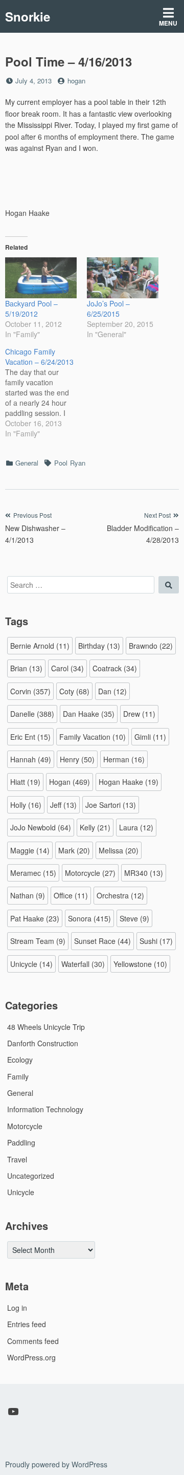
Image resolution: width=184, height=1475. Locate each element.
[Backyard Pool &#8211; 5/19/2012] (41, 277)
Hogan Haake (128, 782)
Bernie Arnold (40, 646)
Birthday (99, 646)
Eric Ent (30, 737)
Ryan (77, 463)
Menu (168, 23)
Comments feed (33, 1341)
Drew (139, 714)
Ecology (20, 1059)
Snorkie (27, 16)
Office (71, 895)
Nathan (27, 895)
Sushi (156, 941)
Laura (136, 827)
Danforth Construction (42, 1043)
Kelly (95, 827)
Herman (124, 759)
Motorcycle (90, 873)
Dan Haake (88, 714)
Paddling (21, 1142)
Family (18, 1076)
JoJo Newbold (40, 827)
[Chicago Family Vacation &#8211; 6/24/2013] (46, 392)
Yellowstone (140, 964)
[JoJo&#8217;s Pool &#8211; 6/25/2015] (122, 277)
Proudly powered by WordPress (56, 1464)
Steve (134, 918)
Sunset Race (102, 941)
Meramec (33, 873)
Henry (77, 759)
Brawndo (151, 646)
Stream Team (37, 941)
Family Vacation (92, 737)
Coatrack (115, 668)
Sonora (89, 918)
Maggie (30, 850)
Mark (74, 850)
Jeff (63, 805)
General (26, 463)
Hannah (30, 759)
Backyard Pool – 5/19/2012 (31, 308)
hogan (76, 80)
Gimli (150, 737)
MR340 (143, 873)
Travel (17, 1159)
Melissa (119, 850)
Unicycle (31, 964)
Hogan (69, 782)
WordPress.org (31, 1357)
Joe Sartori (110, 805)
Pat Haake (34, 918)
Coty (74, 691)
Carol (67, 668)
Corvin (30, 691)
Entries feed (26, 1324)
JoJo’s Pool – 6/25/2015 (108, 308)
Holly (25, 805)
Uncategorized (30, 1176)
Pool (60, 463)
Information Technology (45, 1109)
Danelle (32, 714)
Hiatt (25, 782)
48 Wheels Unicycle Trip (46, 1027)
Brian (26, 668)
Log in (17, 1308)
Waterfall (83, 964)
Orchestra (120, 895)
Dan (112, 691)
